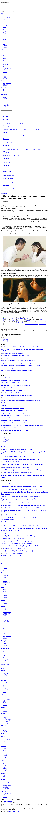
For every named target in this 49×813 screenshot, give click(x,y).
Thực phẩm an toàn (7, 83)
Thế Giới (2, 14)
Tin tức (2, 13)
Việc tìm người (6, 64)
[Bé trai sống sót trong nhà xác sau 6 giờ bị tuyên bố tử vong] (13, 456)
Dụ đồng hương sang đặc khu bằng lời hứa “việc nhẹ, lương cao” (18, 360)
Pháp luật (2, 23)
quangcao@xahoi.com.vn (13, 811)
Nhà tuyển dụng (6, 61)
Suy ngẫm (5, 98)
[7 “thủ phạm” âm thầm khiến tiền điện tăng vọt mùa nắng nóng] (14, 483)
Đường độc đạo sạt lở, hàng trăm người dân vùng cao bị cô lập (17, 370)
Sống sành (5, 97)
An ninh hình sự (6, 435)
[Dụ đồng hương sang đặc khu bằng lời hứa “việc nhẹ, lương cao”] (14, 358)
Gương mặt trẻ (6, 105)
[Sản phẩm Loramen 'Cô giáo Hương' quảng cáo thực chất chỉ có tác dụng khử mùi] (18, 422)
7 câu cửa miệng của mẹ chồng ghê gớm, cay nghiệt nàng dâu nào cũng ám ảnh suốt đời (25, 318)
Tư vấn (4, 57)
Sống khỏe (5, 85)
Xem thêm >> (3, 372)
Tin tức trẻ (5, 103)
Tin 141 (4, 35)
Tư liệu (4, 20)
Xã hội (4, 438)
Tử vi (4, 96)
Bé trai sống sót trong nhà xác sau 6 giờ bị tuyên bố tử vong (20, 459)
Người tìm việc (6, 58)
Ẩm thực (5, 89)
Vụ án (4, 21)
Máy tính (5, 70)
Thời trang (5, 46)
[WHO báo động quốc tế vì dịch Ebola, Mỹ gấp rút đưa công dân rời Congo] (16, 472)
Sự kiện (3, 446)
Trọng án (5, 30)
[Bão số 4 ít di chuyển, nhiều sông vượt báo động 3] (11, 377)
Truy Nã (4, 28)
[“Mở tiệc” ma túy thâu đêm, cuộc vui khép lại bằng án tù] (12, 387)
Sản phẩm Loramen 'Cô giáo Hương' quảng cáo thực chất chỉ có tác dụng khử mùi (22, 425)
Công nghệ (5, 440)
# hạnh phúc (5, 341)
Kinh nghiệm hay (6, 78)
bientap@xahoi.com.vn (9, 801)
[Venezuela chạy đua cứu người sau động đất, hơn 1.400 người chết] (14, 461)
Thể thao (2, 49)
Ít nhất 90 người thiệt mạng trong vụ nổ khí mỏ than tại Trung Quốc (23, 470)
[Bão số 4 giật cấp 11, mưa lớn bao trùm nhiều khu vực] (12, 353)
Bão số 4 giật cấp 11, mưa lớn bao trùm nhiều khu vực (15, 355)
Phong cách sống (4, 94)
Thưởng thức (3, 87)
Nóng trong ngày (6, 17)
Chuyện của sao (6, 41)
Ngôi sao (5, 39)
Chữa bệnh (5, 84)
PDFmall (5, 441)
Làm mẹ (4, 77)
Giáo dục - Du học (7, 60)
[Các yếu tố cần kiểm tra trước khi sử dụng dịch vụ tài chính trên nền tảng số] (16, 363)
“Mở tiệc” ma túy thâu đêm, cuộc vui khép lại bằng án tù (16, 390)
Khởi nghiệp (5, 63)
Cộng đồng (5, 104)
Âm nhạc (5, 45)
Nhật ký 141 (5, 437)
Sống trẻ (2, 100)
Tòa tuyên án (5, 25)
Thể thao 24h (5, 53)
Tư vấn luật (5, 34)
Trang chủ (3, 664)
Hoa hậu (5, 42)
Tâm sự (4, 76)
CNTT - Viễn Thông (7, 68)
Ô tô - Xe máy (6, 69)
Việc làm (2, 55)
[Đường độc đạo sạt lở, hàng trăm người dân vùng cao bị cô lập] (14, 368)
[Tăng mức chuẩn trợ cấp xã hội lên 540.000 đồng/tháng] (12, 382)
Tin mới (3, 405)
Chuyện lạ (5, 18)
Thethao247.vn (6, 439)
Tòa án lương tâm (6, 32)
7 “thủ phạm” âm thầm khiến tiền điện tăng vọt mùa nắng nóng (21, 486)
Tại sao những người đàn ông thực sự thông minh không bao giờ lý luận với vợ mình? (23, 505)
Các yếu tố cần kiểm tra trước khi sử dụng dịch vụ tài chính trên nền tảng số (21, 365)
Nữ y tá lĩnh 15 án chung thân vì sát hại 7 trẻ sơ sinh (14, 430)
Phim (4, 44)
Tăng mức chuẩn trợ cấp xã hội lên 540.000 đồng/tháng (15, 385)
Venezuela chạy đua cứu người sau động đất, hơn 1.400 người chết (22, 464)
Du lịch (4, 90)
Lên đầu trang (7, 664)
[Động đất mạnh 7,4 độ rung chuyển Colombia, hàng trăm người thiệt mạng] (16, 449)
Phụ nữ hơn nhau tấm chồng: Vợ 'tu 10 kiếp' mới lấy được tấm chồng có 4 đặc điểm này (25, 320)
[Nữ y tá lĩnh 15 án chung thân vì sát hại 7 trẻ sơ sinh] (12, 427)
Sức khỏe (2, 80)
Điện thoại (5, 72)
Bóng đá (5, 51)
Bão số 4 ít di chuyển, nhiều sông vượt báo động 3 (14, 380)
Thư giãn (5, 92)
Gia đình (2, 74)
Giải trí (2, 37)
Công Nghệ (3, 66)
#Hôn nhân (5, 339)
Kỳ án (4, 29)
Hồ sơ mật (5, 31)
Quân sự (5, 19)
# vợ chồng (5, 340)
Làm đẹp (5, 47)
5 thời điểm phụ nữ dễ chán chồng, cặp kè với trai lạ (35, 324)
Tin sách (4, 106)
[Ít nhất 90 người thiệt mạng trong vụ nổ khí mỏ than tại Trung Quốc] (15, 467)
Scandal (4, 40)
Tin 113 (4, 27)
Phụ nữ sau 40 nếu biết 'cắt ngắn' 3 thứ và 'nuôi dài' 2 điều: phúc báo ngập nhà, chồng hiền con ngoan (25, 322)
